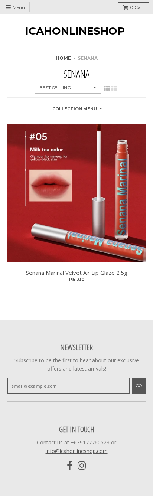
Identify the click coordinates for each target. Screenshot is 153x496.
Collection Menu (74, 108)
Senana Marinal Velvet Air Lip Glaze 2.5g (76, 272)
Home (63, 58)
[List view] (114, 88)
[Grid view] (107, 88)
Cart (137, 7)
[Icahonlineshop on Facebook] (69, 466)
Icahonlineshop (75, 31)
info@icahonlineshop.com (77, 450)
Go (139, 385)
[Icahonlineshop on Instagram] (82, 466)
